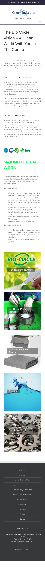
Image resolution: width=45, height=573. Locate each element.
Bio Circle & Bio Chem (22, 480)
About (23, 475)
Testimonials (22, 509)
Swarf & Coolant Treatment (22, 495)
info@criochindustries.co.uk (24, 542)
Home (23, 470)
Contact (22, 519)
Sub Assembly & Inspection (22, 490)
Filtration (23, 504)
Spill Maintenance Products (23, 485)
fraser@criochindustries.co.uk (31, 2)
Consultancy (22, 499)
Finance (22, 514)
